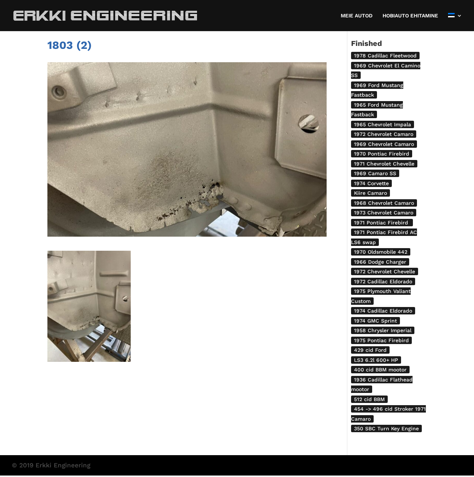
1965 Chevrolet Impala (382, 124)
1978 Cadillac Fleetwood (385, 56)
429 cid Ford (370, 350)
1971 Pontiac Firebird (382, 223)
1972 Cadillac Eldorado (383, 281)
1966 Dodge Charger (380, 262)
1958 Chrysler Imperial (382, 330)
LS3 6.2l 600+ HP (376, 360)
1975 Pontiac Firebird (381, 340)
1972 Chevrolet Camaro (383, 134)
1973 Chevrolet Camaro (383, 213)
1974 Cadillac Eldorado (383, 311)
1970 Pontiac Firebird (381, 154)
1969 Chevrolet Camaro (384, 144)
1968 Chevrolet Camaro (384, 203)
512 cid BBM (369, 399)
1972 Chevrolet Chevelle (384, 271)
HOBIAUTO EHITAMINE (410, 16)
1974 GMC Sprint (375, 321)
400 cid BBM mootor (380, 370)
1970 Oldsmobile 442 (380, 252)
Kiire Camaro (370, 193)
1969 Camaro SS (375, 173)
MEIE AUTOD (357, 16)
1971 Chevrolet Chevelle (384, 164)
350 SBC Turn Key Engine (386, 428)
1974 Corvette (371, 183)
